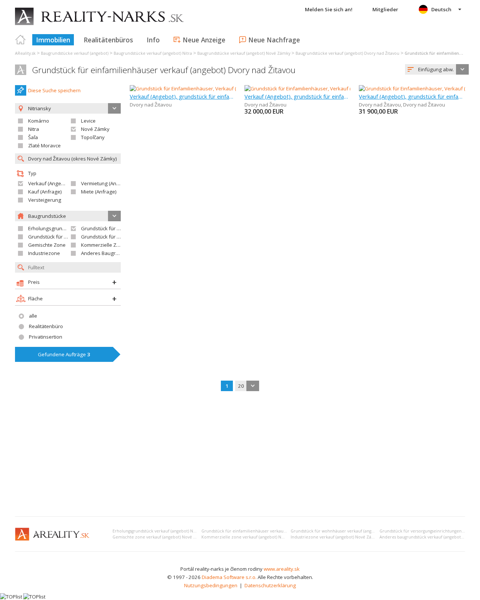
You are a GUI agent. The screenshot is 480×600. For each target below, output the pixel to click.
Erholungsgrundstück (52, 228)
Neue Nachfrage (274, 39)
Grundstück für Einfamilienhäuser (119, 228)
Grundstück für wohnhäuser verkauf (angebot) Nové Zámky (349, 531)
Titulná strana (20, 39)
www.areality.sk (282, 569)
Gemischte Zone (47, 245)
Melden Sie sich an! (328, 9)
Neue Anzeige (204, 39)
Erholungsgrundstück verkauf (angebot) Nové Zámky (163, 531)
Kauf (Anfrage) (45, 191)
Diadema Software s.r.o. (229, 577)
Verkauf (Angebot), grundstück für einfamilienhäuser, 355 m (412, 96)
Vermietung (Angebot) (106, 183)
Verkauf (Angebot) (49, 183)
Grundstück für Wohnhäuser (61, 236)
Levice (88, 120)
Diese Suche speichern (54, 90)
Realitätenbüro (46, 326)
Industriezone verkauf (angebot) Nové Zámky (335, 537)
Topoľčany (93, 137)
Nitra (33, 129)
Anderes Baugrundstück (108, 253)
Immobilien (53, 39)
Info (153, 39)
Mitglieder (385, 9)
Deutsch (441, 9)
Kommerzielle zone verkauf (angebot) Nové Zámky (252, 537)
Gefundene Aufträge (64, 354)
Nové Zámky (95, 129)
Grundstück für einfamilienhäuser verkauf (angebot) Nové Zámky (265, 531)
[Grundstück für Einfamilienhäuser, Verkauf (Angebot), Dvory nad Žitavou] (213, 88)
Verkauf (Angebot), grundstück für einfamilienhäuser (297, 96)
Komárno (38, 120)
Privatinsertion (45, 336)
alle (33, 315)
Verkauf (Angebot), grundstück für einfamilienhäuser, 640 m (183, 96)
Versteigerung (44, 199)
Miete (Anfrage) (99, 191)
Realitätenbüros (108, 39)
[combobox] (437, 69)
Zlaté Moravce (44, 145)
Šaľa (33, 137)
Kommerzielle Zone (103, 245)
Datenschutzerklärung (270, 585)
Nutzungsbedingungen (210, 585)
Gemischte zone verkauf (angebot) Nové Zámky (159, 537)
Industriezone (44, 253)
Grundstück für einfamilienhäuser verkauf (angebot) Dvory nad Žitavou (164, 70)
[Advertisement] (240, 454)
